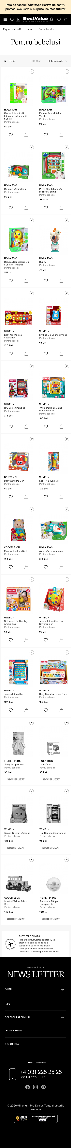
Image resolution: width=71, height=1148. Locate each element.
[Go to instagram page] (35, 1087)
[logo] (35, 19)
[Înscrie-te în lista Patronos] (62, 989)
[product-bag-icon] (26, 134)
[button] (31, 71)
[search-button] (12, 19)
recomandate (55, 61)
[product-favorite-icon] (10, 135)
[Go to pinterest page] (43, 1087)
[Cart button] (66, 19)
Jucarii (29, 29)
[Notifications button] (52, 19)
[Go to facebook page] (27, 1087)
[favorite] (59, 19)
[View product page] (18, 90)
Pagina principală (12, 29)
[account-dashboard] (18, 19)
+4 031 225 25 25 (41, 1072)
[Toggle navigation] (5, 19)
